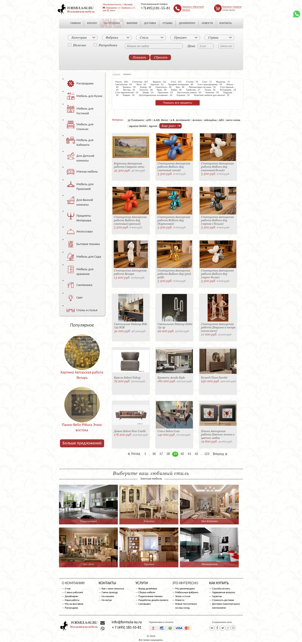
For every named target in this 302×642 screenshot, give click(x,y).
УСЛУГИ (141, 583)
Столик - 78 (193, 81)
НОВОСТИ (207, 23)
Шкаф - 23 (149, 92)
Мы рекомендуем (185, 588)
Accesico (197, 120)
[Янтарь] (82, 345)
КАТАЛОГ (92, 23)
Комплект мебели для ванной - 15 (213, 95)
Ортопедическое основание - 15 (157, 95)
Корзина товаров (231, 7)
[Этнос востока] (82, 398)
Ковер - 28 (177, 89)
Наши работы (72, 600)
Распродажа (108, 45)
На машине (108, 596)
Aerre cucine (233, 120)
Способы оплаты (221, 588)
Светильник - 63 (125, 84)
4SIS (148, 120)
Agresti (153, 126)
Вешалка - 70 (224, 81)
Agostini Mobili (138, 126)
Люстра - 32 (130, 89)
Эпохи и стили (182, 596)
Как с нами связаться (113, 588)
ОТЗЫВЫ (167, 23)
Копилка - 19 (213, 92)
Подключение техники (150, 596)
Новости (179, 600)
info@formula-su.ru (127, 622)
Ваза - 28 (163, 89)
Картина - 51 (158, 84)
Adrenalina (210, 120)
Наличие (79, 45)
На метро (107, 600)
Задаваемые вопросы (223, 592)
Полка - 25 (211, 89)
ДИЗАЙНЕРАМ (187, 23)
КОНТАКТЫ (225, 23)
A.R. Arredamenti (180, 120)
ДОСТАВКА (150, 23)
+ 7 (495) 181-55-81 (126, 628)
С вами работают (74, 592)
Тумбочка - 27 (194, 89)
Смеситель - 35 (165, 87)
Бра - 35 (181, 87)
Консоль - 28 (147, 89)
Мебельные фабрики (186, 592)
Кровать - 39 (130, 87)
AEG (221, 120)
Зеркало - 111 (161, 81)
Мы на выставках (74, 604)
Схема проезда (110, 592)
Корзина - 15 (184, 95)
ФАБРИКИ (131, 23)
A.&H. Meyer (161, 120)
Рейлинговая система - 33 (203, 87)
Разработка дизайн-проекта (153, 600)
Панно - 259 (123, 81)
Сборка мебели (146, 592)
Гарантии (217, 596)
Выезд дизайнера (147, 588)
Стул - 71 (208, 81)
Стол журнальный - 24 (128, 92)
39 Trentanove (136, 120)
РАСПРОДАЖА (112, 23)
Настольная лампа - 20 (190, 92)
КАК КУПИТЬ (219, 583)
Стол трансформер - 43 (211, 84)
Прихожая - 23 (166, 92)
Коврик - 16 (130, 95)
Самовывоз (144, 604)
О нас (68, 588)
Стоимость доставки (223, 600)
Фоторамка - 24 (229, 89)
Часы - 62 (143, 84)
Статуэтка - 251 (141, 81)
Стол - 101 (177, 81)
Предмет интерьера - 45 (182, 84)
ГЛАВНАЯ (75, 23)
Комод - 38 (147, 87)
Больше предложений (82, 443)
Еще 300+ (169, 126)
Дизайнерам (71, 596)
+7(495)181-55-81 (156, 8)
